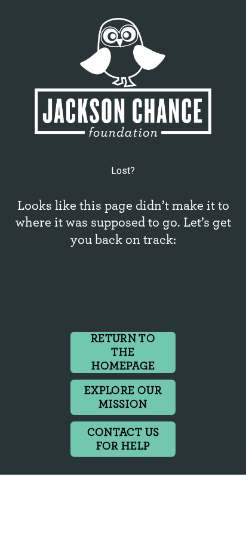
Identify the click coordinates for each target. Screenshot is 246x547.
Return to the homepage (123, 352)
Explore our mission (123, 397)
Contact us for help (123, 439)
